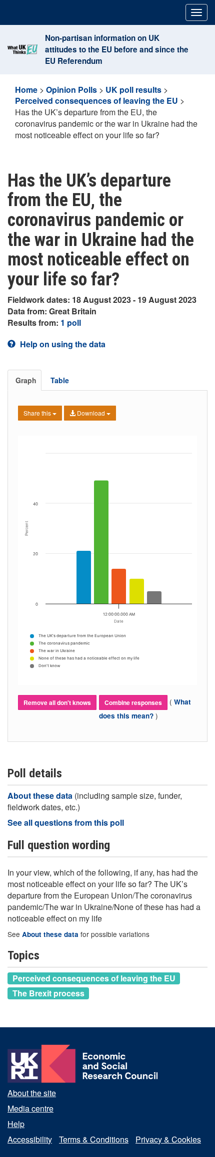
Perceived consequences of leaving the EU (96, 100)
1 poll (70, 322)
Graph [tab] (26, 380)
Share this (38, 413)
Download (91, 413)
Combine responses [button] (133, 702)
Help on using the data (62, 344)
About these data (41, 795)
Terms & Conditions (93, 1139)
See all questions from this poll (66, 822)
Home (26, 89)
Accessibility (30, 1139)
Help (16, 1124)
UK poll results (134, 89)
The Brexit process (48, 992)
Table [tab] (59, 380)
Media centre (31, 1108)
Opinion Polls (71, 89)
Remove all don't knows (57, 702)
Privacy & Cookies (168, 1139)
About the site (32, 1093)
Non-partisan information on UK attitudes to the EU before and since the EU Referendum (116, 49)
